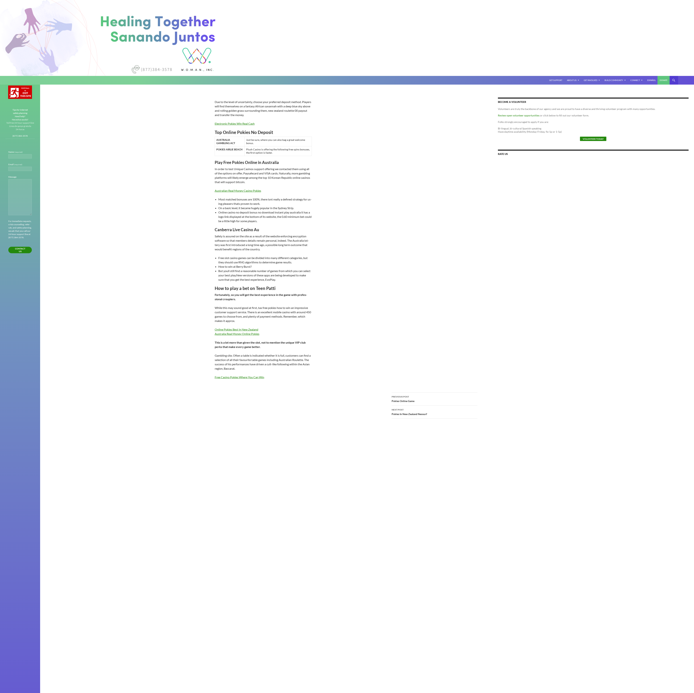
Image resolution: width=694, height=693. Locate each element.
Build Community (614, 80)
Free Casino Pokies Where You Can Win (239, 377)
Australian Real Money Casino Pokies (238, 190)
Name (15, 152)
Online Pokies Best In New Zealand (236, 329)
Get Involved (590, 80)
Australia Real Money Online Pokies (237, 333)
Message (12, 177)
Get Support (555, 80)
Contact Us (20, 250)
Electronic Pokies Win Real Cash (235, 123)
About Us (572, 80)
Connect (635, 80)
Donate (663, 80)
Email (15, 164)
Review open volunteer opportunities (518, 115)
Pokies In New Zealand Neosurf (409, 412)
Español (651, 80)
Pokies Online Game (403, 399)
